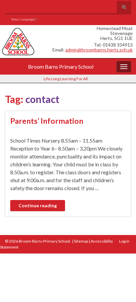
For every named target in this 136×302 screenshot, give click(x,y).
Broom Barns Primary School (60, 66)
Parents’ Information (46, 120)
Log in (124, 241)
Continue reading (37, 205)
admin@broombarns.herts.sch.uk (99, 49)
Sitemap (81, 241)
